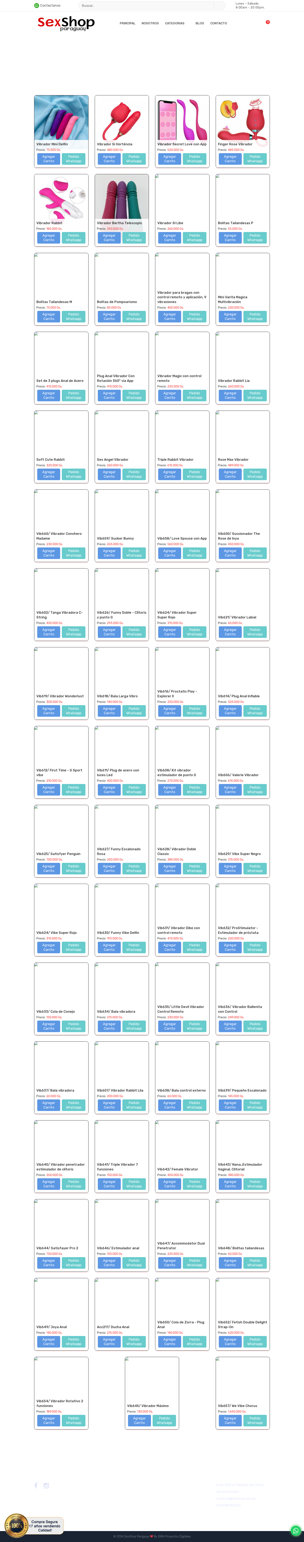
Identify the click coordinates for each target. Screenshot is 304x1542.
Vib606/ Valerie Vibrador (238, 775)
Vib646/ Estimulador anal (118, 1248)
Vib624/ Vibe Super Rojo (56, 933)
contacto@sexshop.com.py (236, 1499)
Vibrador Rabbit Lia (234, 381)
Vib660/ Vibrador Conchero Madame (59, 536)
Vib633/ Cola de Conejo (55, 1012)
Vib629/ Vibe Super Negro (239, 854)
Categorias (174, 23)
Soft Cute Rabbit (50, 460)
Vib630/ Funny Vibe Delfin (118, 933)
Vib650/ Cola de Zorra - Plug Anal (180, 1324)
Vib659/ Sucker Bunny (115, 538)
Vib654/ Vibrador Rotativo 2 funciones (59, 1403)
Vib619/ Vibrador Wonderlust (60, 696)
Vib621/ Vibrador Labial (237, 617)
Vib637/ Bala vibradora (55, 1090)
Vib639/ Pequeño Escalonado (242, 1090)
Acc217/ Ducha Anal (113, 1327)
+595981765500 (228, 1505)
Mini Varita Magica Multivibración (232, 299)
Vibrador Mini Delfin (52, 144)
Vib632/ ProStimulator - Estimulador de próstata (238, 930)
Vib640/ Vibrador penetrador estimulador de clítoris (60, 1167)
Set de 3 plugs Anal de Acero (60, 381)
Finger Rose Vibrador (235, 144)
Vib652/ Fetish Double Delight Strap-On (242, 1324)
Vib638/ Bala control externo (181, 1090)
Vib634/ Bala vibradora (116, 1012)
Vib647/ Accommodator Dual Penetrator (181, 1245)
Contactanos (50, 5)
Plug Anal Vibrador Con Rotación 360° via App (116, 378)
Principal (127, 23)
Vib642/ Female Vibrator (177, 1169)
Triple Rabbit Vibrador (175, 460)
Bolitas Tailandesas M (54, 302)
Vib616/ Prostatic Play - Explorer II (177, 693)
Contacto (218, 23)
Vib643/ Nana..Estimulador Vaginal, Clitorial (240, 1167)
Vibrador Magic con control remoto (179, 378)
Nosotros (150, 23)
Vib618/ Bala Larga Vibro (117, 696)
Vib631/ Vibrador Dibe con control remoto (178, 930)
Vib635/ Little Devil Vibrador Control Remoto (180, 1009)
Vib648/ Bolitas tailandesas (241, 1248)
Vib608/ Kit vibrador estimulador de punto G (176, 772)
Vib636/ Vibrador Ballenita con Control (240, 1009)
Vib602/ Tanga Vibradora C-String (59, 615)
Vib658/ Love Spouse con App (182, 538)
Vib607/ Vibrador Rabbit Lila (120, 1090)
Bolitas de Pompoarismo (117, 302)
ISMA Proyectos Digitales (174, 1536)
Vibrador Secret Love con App (182, 144)
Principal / (41, 61)
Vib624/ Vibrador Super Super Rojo (177, 615)
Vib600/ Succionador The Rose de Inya (239, 536)
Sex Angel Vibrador (112, 460)
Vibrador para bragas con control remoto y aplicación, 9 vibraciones (181, 297)
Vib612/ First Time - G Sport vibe (59, 772)
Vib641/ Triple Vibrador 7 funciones (117, 1167)
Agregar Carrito (48, 159)
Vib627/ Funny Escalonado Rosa (119, 851)
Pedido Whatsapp (73, 159)
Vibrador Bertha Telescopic (119, 223)
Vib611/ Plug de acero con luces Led (118, 772)
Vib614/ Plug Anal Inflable (239, 696)
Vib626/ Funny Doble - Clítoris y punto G (121, 615)
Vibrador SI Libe (170, 223)
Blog (200, 23)
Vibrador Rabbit (49, 223)
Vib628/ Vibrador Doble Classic (176, 851)
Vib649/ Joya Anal (51, 1327)
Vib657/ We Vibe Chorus (237, 1406)
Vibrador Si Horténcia (114, 144)
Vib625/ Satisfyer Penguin (58, 854)
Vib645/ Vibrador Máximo (148, 1406)
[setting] (251, 23)
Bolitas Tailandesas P (235, 223)
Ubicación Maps (227, 1492)
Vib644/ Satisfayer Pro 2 (57, 1248)
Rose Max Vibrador (233, 460)
